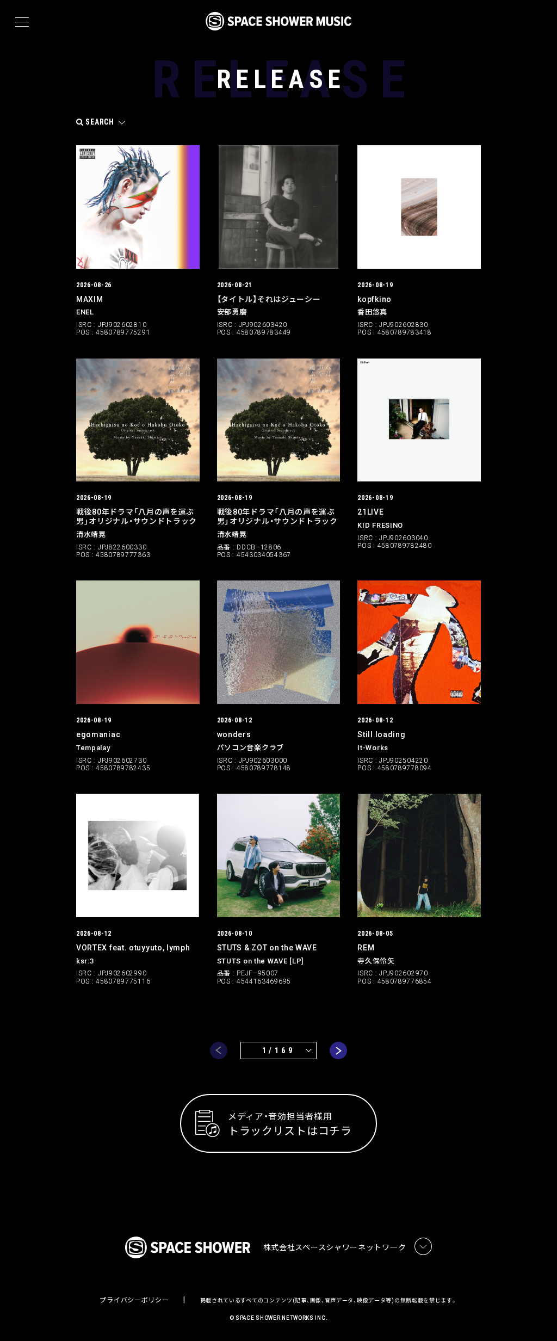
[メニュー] (22, 22)
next (338, 1050)
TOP (535, 1315)
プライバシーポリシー (134, 1300)
